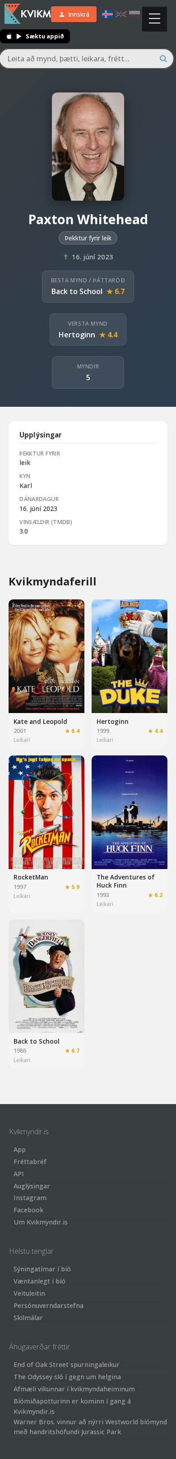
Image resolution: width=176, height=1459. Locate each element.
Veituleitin (29, 1293)
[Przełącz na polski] (134, 14)
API (19, 1173)
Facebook (28, 1210)
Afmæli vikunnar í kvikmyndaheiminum (74, 1389)
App (20, 1149)
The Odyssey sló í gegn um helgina (67, 1376)
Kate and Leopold (40, 721)
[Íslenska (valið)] (107, 14)
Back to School (76, 291)
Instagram (30, 1197)
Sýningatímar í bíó (42, 1269)
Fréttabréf (30, 1161)
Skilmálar (28, 1317)
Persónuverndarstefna (48, 1305)
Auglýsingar (32, 1186)
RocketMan (31, 877)
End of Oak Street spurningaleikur (67, 1364)
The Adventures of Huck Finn (126, 881)
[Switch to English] (121, 14)
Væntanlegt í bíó (39, 1281)
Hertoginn (77, 335)
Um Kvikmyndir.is (41, 1222)
